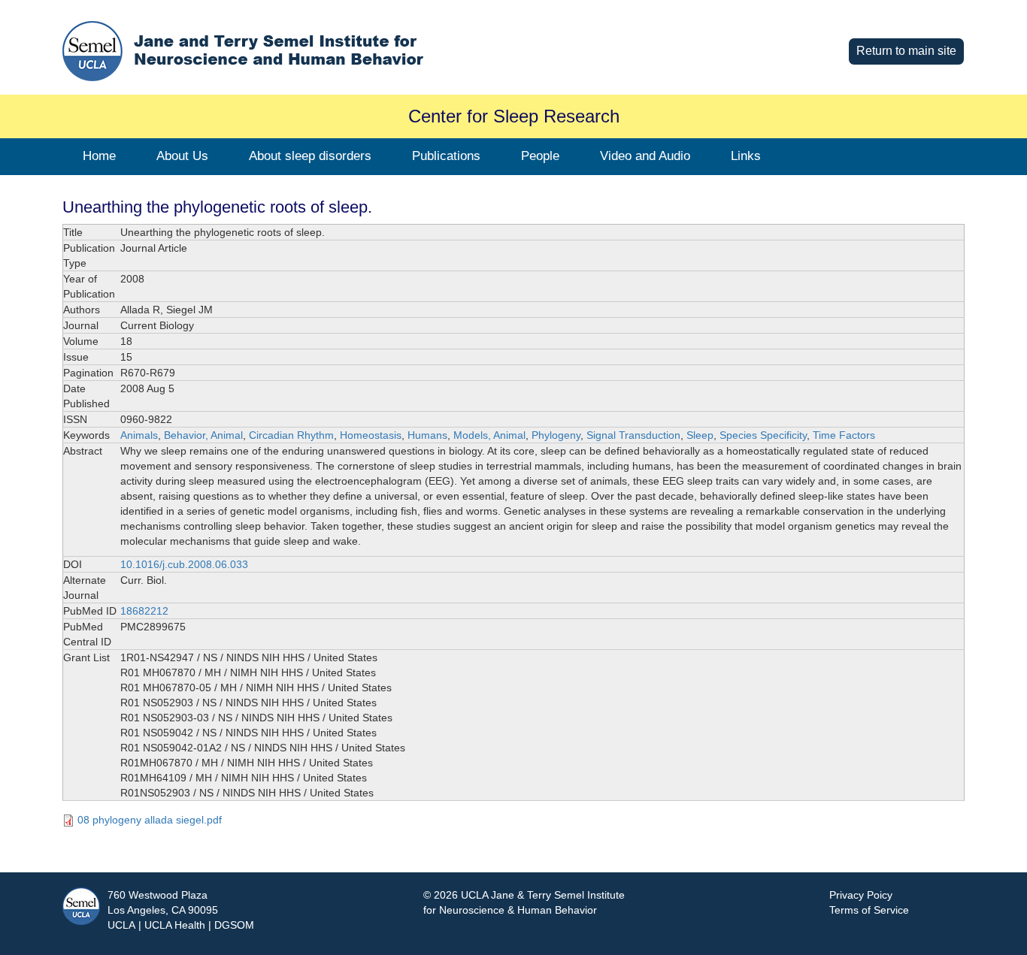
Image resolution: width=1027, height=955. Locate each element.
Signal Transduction (633, 435)
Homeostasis (370, 435)
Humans (427, 435)
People (540, 156)
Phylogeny (556, 435)
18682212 (144, 611)
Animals (139, 435)
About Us (182, 156)
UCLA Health (174, 925)
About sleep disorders (310, 156)
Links (746, 156)
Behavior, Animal (203, 435)
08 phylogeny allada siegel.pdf (149, 820)
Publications (446, 156)
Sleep (699, 435)
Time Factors (844, 435)
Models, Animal (489, 435)
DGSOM (234, 925)
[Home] (288, 50)
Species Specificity (763, 435)
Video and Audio (645, 156)
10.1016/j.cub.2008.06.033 (184, 564)
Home (99, 156)
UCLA (121, 925)
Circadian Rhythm (291, 435)
